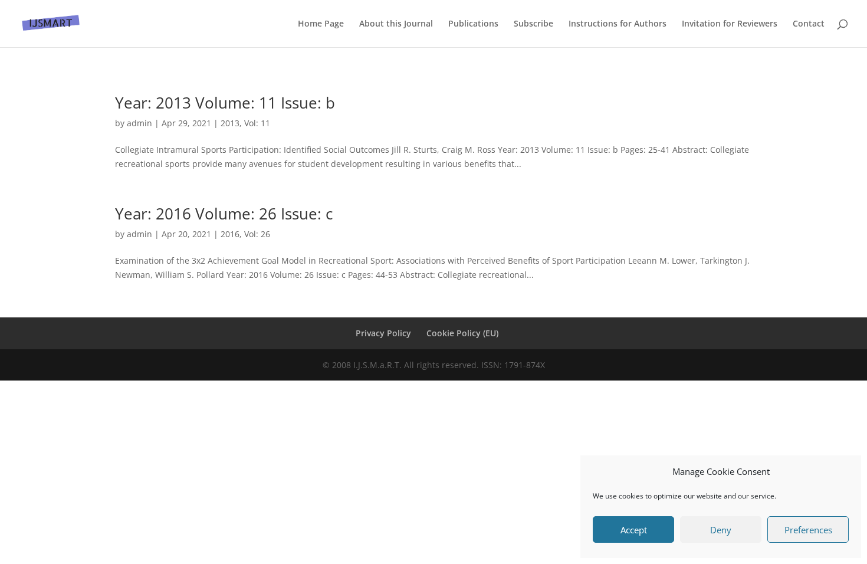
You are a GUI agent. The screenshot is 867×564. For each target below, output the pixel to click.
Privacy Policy (383, 333)
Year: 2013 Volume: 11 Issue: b (225, 102)
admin (139, 123)
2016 (230, 234)
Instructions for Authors (617, 24)
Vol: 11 (257, 123)
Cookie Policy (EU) (462, 333)
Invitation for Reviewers (729, 24)
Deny (720, 530)
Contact (809, 24)
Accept (633, 530)
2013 (230, 123)
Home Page (321, 24)
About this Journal (396, 24)
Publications (473, 24)
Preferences (808, 530)
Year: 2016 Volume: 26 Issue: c (224, 213)
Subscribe (533, 24)
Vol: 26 (257, 234)
